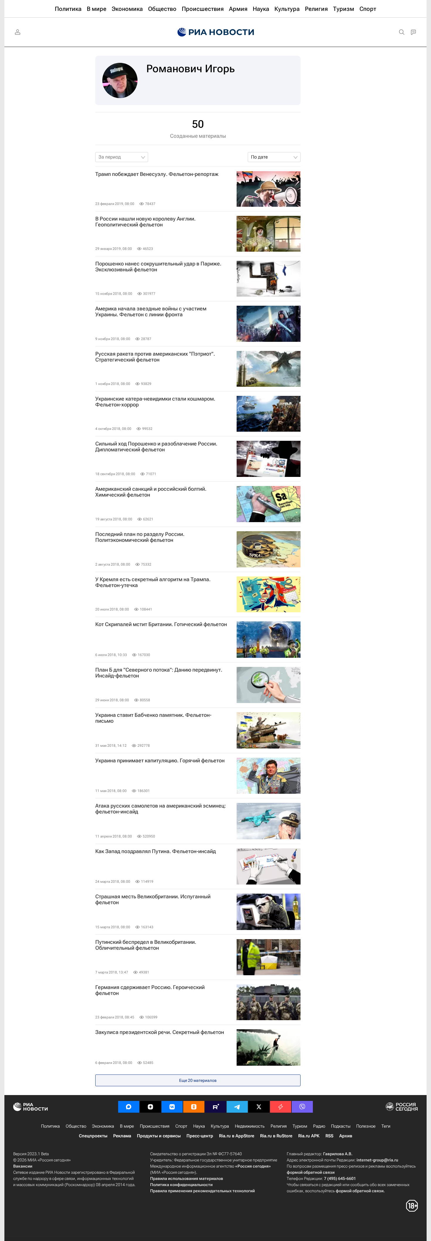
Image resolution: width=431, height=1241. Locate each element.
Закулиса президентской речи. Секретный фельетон (159, 1032)
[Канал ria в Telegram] (237, 1107)
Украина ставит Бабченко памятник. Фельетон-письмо (153, 718)
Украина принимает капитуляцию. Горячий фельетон (160, 761)
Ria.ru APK (309, 1136)
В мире (127, 1126)
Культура (220, 1126)
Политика (50, 1126)
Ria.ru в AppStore (236, 1136)
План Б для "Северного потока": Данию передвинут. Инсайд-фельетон (158, 673)
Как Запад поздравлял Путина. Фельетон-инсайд (155, 851)
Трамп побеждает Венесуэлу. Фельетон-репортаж (156, 174)
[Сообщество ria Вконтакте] (172, 1107)
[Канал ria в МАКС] (128, 1107)
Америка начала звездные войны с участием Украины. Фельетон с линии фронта (150, 311)
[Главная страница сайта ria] (215, 32)
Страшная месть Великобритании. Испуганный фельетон (153, 899)
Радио (319, 1126)
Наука (199, 1126)
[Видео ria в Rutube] (215, 1107)
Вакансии (22, 1166)
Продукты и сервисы (159, 1136)
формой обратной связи (311, 1172)
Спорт (181, 1126)
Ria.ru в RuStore (276, 1136)
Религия (279, 1126)
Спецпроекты (93, 1136)
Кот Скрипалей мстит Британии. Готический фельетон (161, 624)
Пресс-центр (199, 1136)
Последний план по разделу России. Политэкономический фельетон (139, 537)
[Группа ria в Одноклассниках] (193, 1107)
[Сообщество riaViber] (302, 1107)
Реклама (122, 1136)
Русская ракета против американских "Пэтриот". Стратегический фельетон (155, 357)
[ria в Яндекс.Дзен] (150, 1107)
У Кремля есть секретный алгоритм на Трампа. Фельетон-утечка (153, 582)
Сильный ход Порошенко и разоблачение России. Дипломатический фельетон (156, 447)
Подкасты (340, 1126)
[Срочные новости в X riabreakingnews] (280, 1107)
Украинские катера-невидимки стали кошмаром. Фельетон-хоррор (155, 402)
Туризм (300, 1126)
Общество (76, 1126)
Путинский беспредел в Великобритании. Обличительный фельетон (145, 945)
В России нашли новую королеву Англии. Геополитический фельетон (145, 222)
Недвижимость (250, 1126)
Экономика (103, 1126)
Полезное (366, 1126)
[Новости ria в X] (258, 1107)
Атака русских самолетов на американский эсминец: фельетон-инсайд (160, 809)
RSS (329, 1136)
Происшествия (154, 1126)
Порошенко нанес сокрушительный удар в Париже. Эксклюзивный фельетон (158, 267)
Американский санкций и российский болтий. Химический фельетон (150, 492)
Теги (385, 1126)
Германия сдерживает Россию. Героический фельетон (150, 990)
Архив (345, 1136)
